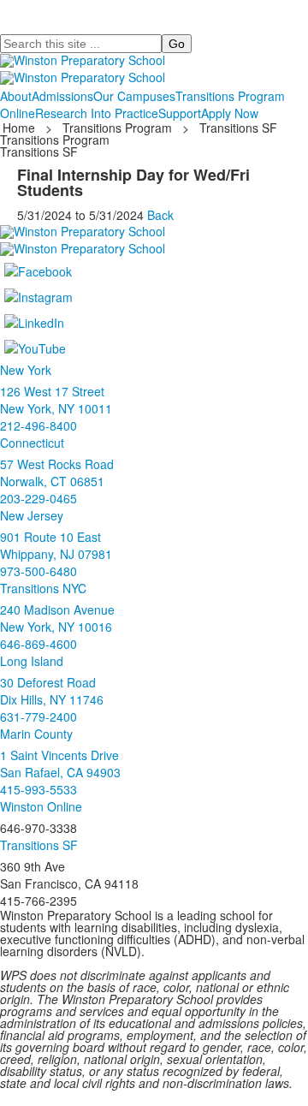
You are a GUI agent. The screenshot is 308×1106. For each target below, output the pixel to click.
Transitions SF (238, 127)
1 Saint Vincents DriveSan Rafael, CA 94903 (60, 763)
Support (179, 113)
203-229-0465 (38, 498)
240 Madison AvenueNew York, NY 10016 (57, 618)
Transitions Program (230, 95)
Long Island (31, 660)
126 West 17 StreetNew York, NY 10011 (56, 400)
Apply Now (229, 113)
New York (25, 369)
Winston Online (41, 806)
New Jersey (31, 515)
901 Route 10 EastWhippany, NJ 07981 (56, 545)
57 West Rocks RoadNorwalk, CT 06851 (57, 472)
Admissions (62, 95)
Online (17, 113)
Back (160, 214)
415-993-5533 (38, 789)
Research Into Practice (96, 113)
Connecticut (32, 442)
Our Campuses (134, 95)
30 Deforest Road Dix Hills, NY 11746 (52, 691)
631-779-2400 (38, 716)
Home (20, 127)
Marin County (36, 733)
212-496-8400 (38, 425)
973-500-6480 (38, 571)
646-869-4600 (38, 643)
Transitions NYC (43, 588)
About (16, 95)
